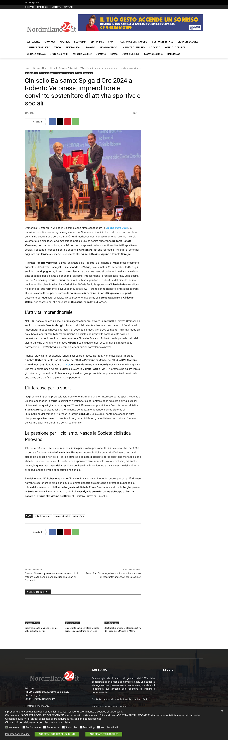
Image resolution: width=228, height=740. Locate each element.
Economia (69, 73)
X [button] (222, 711)
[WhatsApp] (75, 121)
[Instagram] (192, 7)
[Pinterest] (67, 121)
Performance (33, 727)
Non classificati (109, 727)
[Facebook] (187, 7)
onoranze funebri (62, 516)
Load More (83, 546)
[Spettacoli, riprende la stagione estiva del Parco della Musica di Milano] (122, 611)
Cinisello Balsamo (47, 73)
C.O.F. (67, 364)
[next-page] (32, 639)
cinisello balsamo (43, 516)
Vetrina (78, 73)
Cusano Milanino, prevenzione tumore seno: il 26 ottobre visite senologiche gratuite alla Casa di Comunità (51, 577)
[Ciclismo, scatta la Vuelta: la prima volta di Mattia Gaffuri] (43, 611)
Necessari (14, 727)
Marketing (89, 727)
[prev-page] (27, 639)
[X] (196, 7)
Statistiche (71, 727)
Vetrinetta (88, 73)
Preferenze (53, 727)
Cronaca (59, 73)
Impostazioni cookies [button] (17, 733)
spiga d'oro (78, 516)
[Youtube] (201, 7)
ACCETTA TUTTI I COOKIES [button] (104, 734)
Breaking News (40, 68)
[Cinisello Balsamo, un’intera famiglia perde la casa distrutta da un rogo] (83, 611)
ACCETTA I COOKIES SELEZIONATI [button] (57, 734)
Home (28, 68)
